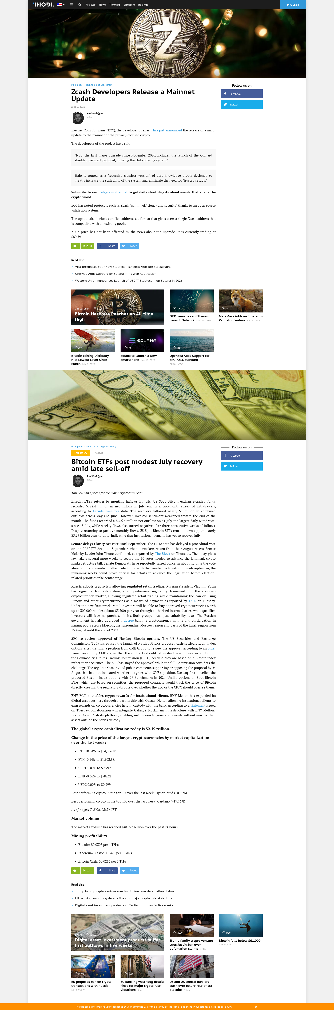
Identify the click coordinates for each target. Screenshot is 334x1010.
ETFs (96, 446)
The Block (162, 553)
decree (129, 620)
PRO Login (293, 4)
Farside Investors (106, 511)
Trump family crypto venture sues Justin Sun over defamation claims (124, 891)
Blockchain (106, 84)
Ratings (143, 4)
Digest (89, 446)
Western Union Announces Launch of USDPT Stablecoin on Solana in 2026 (128, 281)
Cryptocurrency (108, 446)
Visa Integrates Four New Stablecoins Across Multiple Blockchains (123, 267)
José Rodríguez (95, 113)
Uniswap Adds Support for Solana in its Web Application (116, 274)
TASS (192, 601)
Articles (91, 4)
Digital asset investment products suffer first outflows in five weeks (124, 905)
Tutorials (114, 4)
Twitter (234, 104)
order (212, 648)
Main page (76, 84)
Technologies (93, 84)
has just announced (167, 130)
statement (197, 705)
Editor (90, 117)
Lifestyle (129, 4)
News (102, 4)
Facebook (235, 94)
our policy (226, 1006)
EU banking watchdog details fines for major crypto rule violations (123, 898)
